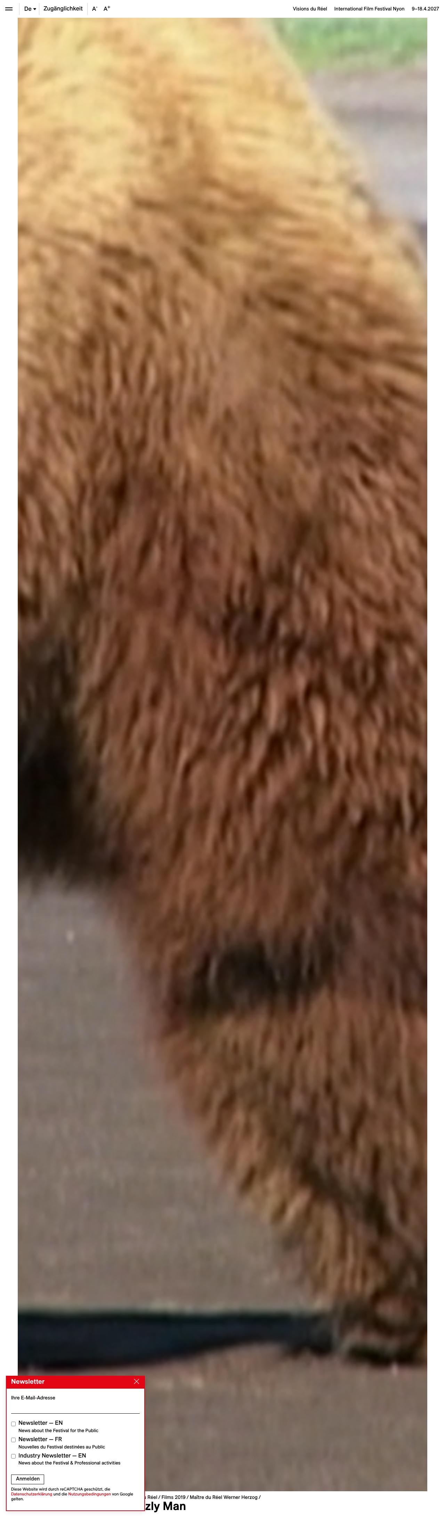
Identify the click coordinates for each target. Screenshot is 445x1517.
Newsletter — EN (58, 1426)
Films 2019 (173, 1497)
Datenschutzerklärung (31, 1494)
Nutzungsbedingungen (89, 1494)
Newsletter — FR (61, 1442)
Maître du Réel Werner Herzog (224, 1497)
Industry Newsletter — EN (69, 1459)
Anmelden (28, 1479)
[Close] (135, 1381)
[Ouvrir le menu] (9, 9)
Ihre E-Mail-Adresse (33, 1397)
